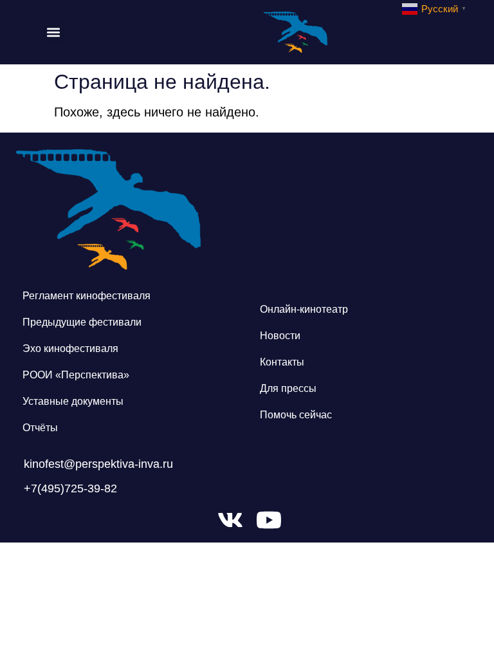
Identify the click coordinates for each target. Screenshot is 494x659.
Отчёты (40, 427)
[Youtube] (269, 520)
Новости (280, 335)
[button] (53, 31)
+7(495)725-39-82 (70, 488)
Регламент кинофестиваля (87, 295)
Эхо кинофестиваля (70, 348)
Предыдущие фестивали (82, 322)
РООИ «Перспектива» (76, 374)
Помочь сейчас (296, 414)
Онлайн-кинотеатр (304, 309)
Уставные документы (73, 401)
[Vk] (230, 520)
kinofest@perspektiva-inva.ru (98, 464)
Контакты (282, 362)
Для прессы (288, 388)
